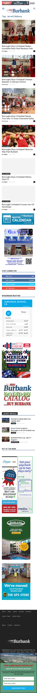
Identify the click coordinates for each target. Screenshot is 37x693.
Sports (4, 43)
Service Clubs (16, 616)
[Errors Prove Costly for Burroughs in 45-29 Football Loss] (5, 429)
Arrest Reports (15, 442)
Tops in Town (6, 616)
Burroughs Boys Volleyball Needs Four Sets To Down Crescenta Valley (18, 117)
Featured (28, 611)
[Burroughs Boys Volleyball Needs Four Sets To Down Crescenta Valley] (18, 101)
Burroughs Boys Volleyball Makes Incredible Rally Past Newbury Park (17, 47)
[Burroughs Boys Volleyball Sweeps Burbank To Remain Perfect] (18, 66)
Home (4, 611)
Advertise (17, 625)
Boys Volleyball (6, 76)
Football (13, 423)
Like (33, 276)
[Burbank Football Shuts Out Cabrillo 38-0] (5, 420)
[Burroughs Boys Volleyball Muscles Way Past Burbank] (18, 136)
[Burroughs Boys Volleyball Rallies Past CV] (18, 166)
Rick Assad (5, 84)
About (4, 625)
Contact (9, 625)
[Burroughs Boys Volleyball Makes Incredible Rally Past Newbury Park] (18, 32)
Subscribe (31, 288)
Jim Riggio (4, 51)
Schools (21, 611)
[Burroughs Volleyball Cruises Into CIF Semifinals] (18, 194)
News (9, 611)
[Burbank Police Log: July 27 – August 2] (5, 439)
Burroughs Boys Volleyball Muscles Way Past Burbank (17, 150)
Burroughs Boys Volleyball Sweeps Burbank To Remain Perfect (17, 80)
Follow (31, 280)
